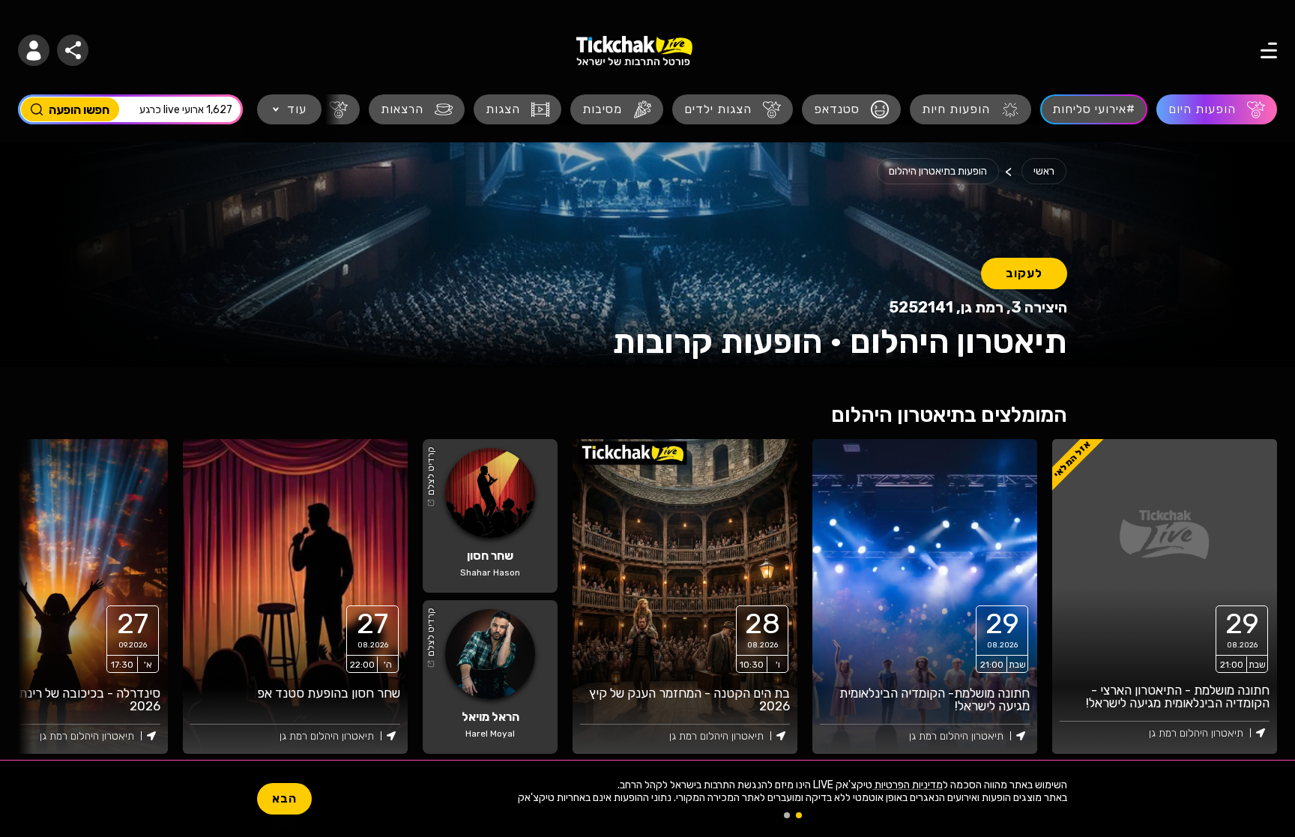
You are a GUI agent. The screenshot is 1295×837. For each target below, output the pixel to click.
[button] (33, 50)
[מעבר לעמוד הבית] (634, 50)
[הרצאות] (417, 109)
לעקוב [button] (1024, 273)
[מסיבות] (616, 109)
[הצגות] (517, 109)
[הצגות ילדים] (732, 109)
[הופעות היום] (1216, 109)
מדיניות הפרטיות (907, 785)
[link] (924, 596)
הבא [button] (284, 798)
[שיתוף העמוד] (72, 50)
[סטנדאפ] (851, 109)
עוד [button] (297, 109)
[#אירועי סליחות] (1093, 109)
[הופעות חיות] (970, 109)
